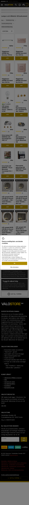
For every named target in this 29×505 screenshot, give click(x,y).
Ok (14, 263)
